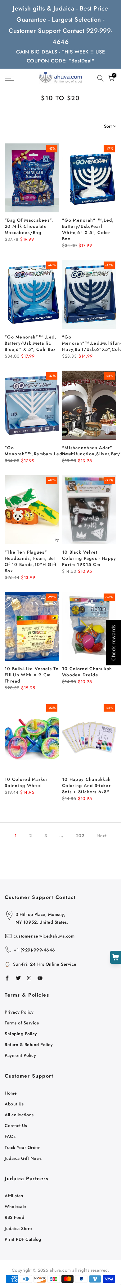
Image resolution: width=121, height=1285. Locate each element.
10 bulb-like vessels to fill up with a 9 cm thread (32, 675)
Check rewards (113, 642)
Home (11, 1093)
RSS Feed (14, 1217)
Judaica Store (18, 1228)
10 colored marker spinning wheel (26, 782)
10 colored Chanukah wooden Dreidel (87, 672)
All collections (19, 1115)
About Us (14, 1104)
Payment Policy (20, 1055)
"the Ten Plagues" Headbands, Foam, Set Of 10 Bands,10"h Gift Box (30, 561)
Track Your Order (22, 1147)
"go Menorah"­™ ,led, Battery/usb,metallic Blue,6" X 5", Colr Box (30, 343)
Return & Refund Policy (29, 1044)
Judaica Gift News (23, 1158)
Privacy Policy (19, 1012)
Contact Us (16, 1125)
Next (101, 835)
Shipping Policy (21, 1034)
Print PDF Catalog (23, 1239)
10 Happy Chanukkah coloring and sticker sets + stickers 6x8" (86, 785)
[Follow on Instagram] (29, 978)
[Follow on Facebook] (7, 978)
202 (80, 835)
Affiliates (14, 1196)
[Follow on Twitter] (18, 978)
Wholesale (15, 1206)
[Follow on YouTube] (40, 978)
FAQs (10, 1136)
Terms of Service (22, 1023)
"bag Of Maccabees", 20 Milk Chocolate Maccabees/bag (29, 226)
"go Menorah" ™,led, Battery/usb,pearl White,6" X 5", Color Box (88, 229)
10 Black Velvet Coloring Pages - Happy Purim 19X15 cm (89, 558)
